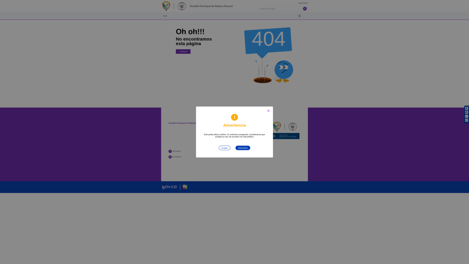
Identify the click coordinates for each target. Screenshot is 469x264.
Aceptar (224, 148)
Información (243, 148)
